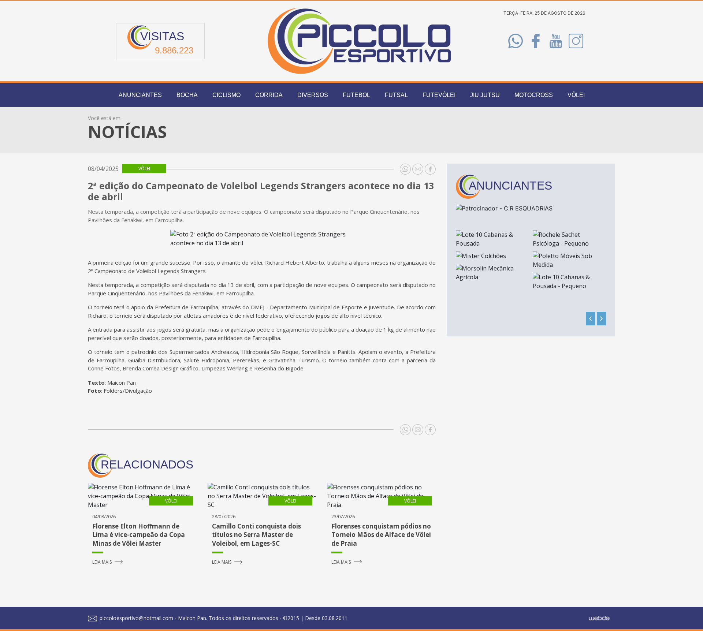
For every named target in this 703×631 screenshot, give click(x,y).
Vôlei (576, 95)
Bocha (187, 95)
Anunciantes (140, 95)
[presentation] (590, 318)
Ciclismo (226, 95)
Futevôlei (439, 95)
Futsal (396, 95)
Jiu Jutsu (485, 95)
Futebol (356, 95)
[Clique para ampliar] (262, 238)
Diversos (312, 95)
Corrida (269, 95)
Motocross (533, 95)
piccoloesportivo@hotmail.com (135, 618)
